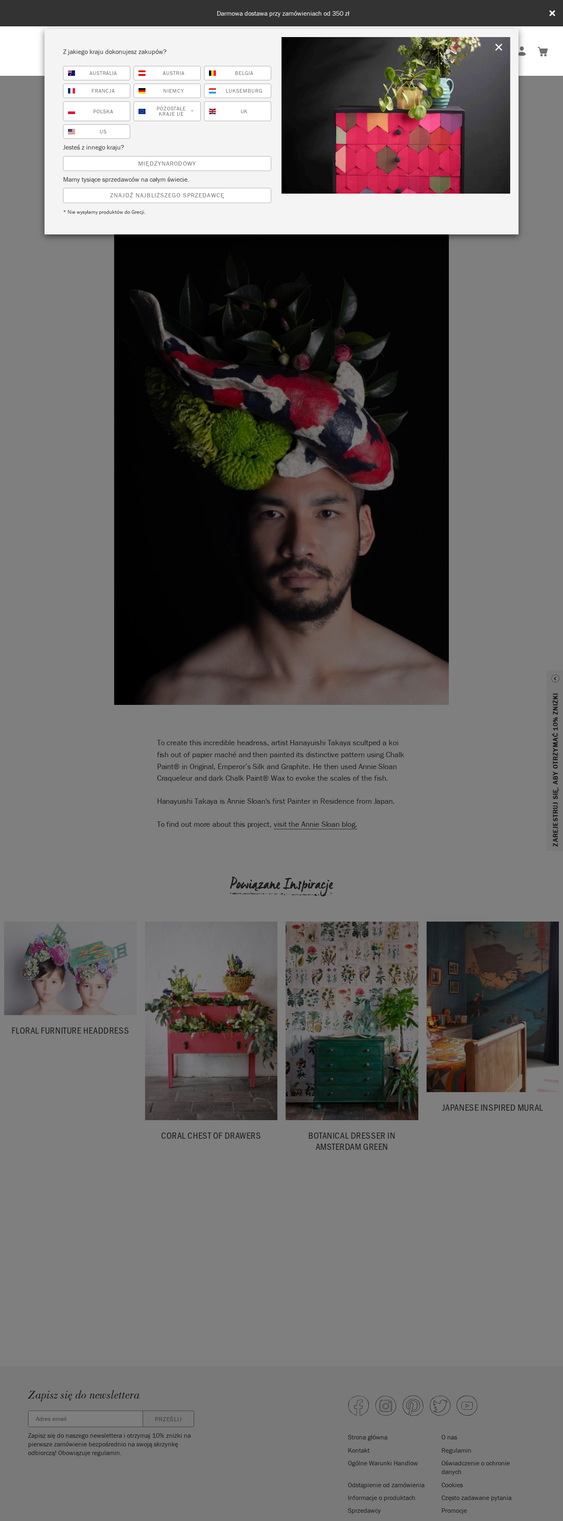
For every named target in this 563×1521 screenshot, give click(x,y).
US (103, 131)
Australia (103, 73)
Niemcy (173, 90)
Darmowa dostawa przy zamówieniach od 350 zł (283, 13)
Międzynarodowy (167, 163)
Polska (103, 111)
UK (244, 111)
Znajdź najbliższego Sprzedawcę (167, 195)
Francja (103, 90)
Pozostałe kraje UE (175, 111)
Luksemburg (244, 90)
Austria (174, 73)
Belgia (244, 73)
